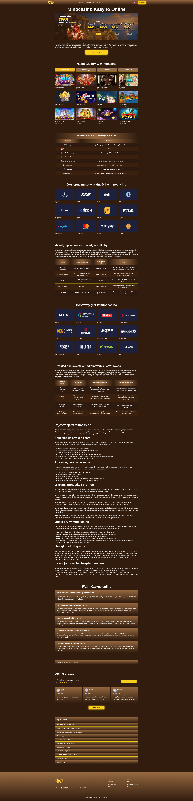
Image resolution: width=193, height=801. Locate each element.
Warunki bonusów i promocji (65, 743)
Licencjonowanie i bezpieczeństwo (67, 754)
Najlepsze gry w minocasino (65, 724)
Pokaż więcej (96, 707)
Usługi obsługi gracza (63, 751)
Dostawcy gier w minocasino (65, 736)
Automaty (127, 69)
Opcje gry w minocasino (64, 747)
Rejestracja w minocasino (65, 739)
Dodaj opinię (129, 681)
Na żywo (84, 69)
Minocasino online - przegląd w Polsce (68, 728)
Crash (106, 69)
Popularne (63, 69)
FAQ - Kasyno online (63, 758)
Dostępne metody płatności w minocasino (69, 732)
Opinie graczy (61, 762)
